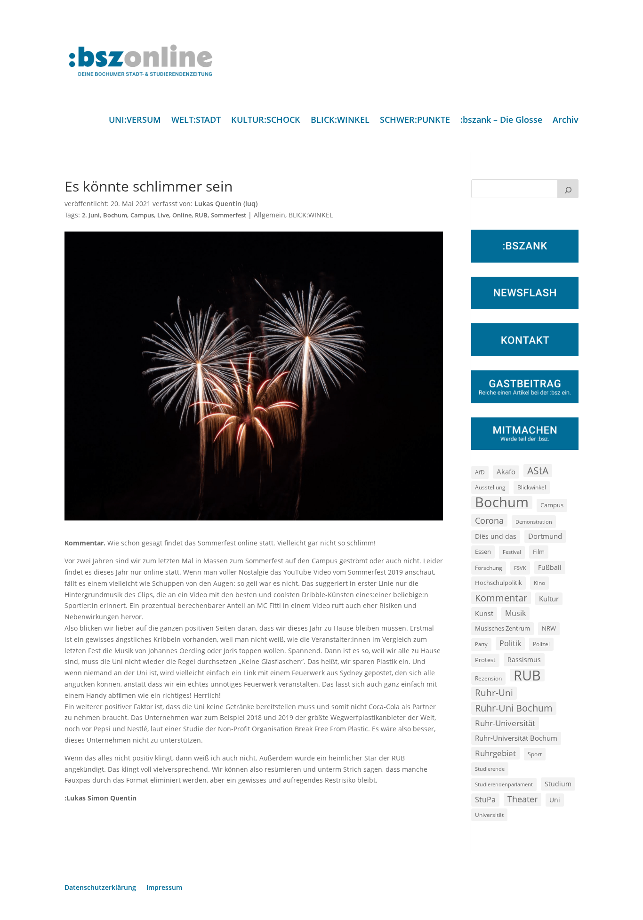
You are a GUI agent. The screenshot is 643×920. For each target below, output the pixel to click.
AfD (480, 472)
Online (182, 215)
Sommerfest (228, 215)
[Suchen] (568, 188)
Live (163, 215)
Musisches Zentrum (502, 628)
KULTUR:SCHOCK (265, 120)
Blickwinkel (531, 487)
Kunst (484, 613)
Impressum (164, 888)
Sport (535, 754)
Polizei (541, 644)
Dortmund (545, 536)
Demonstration (533, 521)
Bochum (115, 215)
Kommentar (501, 598)
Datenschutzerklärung (100, 888)
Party (481, 644)
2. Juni (91, 215)
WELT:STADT (196, 120)
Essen (483, 552)
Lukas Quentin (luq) (225, 203)
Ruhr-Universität (505, 722)
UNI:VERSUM (135, 120)
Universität (489, 814)
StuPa (485, 799)
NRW (549, 628)
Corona (489, 520)
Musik (515, 613)
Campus (142, 215)
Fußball (550, 567)
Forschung (488, 568)
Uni (554, 799)
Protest (485, 660)
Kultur (549, 598)
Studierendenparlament (504, 784)
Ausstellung (490, 487)
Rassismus (524, 659)
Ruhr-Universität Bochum (516, 738)
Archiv (566, 120)
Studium (558, 783)
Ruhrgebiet (495, 753)
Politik (510, 643)
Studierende (490, 768)
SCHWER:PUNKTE (415, 120)
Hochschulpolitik (498, 582)
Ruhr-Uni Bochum (514, 708)
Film (539, 551)
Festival (512, 552)
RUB (201, 215)
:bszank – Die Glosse (501, 120)
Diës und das (495, 536)
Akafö (506, 471)
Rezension (488, 678)
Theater (522, 799)
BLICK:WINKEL (340, 120)
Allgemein (269, 214)
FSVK (520, 567)
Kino (539, 582)
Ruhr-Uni (494, 693)
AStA (537, 470)
